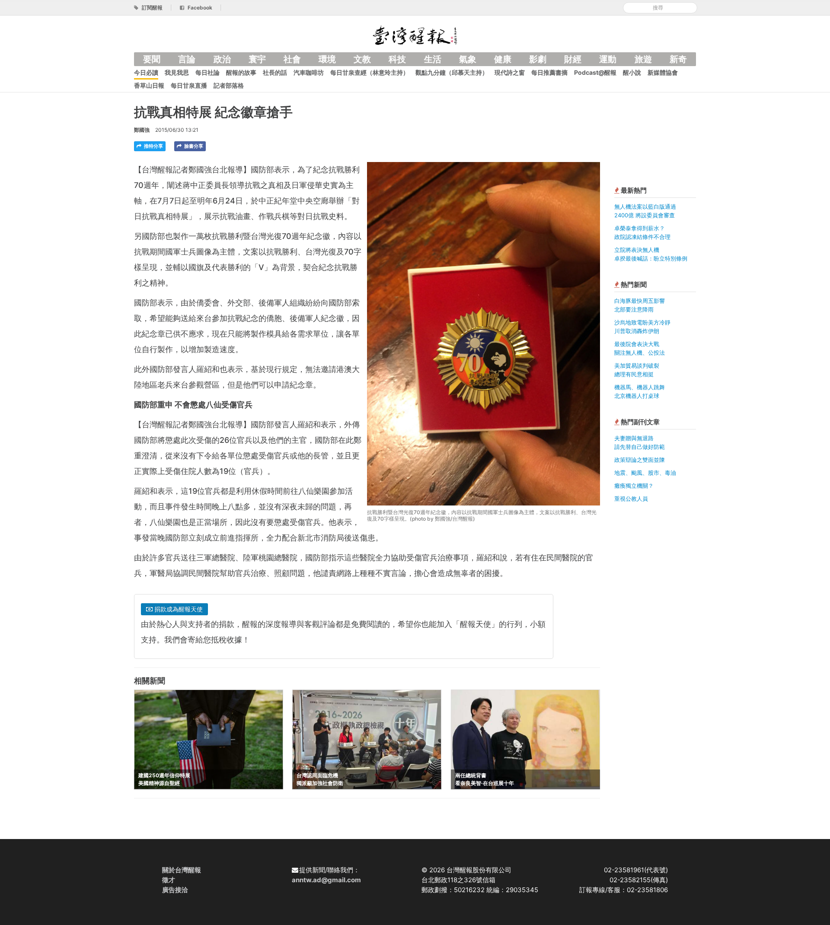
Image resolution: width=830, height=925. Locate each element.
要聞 (151, 59)
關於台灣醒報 (181, 870)
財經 (572, 59)
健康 (502, 59)
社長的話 (275, 72)
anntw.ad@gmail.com (326, 880)
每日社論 (207, 72)
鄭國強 (142, 130)
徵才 (168, 880)
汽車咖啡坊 (309, 72)
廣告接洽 (175, 890)
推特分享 (153, 146)
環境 (327, 59)
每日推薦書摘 (549, 72)
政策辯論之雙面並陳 (639, 459)
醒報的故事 (241, 72)
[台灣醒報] (415, 34)
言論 (186, 59)
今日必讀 (146, 72)
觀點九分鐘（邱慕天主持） (451, 72)
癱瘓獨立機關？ (634, 485)
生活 (432, 59)
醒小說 (632, 72)
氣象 (467, 59)
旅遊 (643, 59)
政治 (222, 59)
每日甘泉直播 (189, 85)
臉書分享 (193, 146)
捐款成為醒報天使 (178, 609)
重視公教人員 (631, 498)
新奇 (678, 59)
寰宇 (257, 59)
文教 (362, 59)
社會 (292, 59)
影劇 (537, 59)
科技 (397, 59)
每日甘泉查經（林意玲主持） (369, 72)
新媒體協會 (663, 72)
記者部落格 (229, 85)
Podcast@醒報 (595, 72)
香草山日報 (149, 85)
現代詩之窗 (510, 72)
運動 (607, 59)
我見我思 (177, 72)
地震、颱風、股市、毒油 (645, 472)
